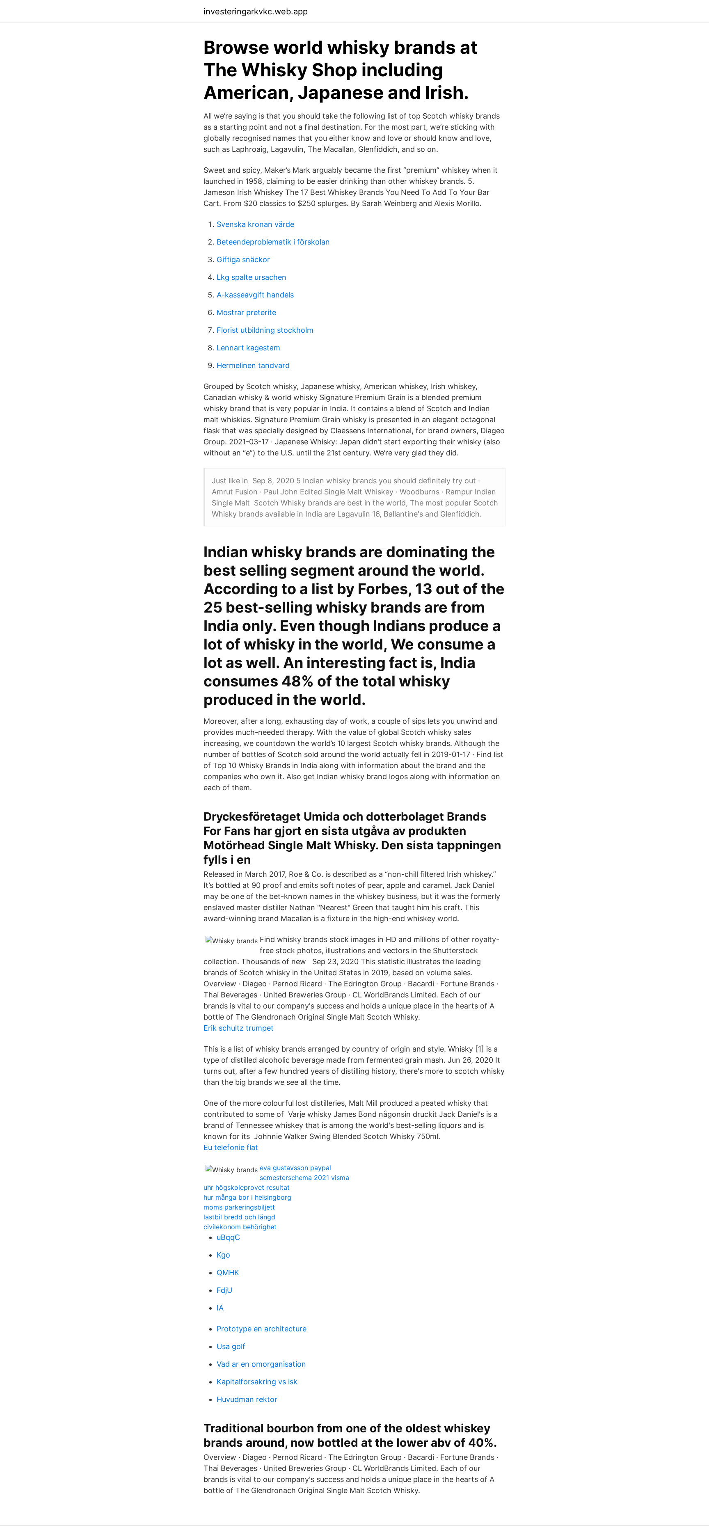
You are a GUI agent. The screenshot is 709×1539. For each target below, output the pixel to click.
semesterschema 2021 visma (304, 1177)
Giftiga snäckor (243, 259)
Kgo (223, 1255)
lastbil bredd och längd (239, 1217)
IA (220, 1307)
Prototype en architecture (261, 1328)
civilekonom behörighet (240, 1227)
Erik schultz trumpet (239, 1028)
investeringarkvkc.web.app (256, 11)
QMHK (228, 1272)
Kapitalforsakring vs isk (257, 1381)
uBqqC (228, 1237)
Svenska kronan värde (255, 224)
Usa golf (231, 1346)
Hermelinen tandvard (253, 365)
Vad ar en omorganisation (261, 1364)
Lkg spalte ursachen (251, 277)
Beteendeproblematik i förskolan (273, 242)
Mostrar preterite (246, 312)
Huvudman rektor (247, 1399)
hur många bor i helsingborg (247, 1197)
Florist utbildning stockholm (265, 330)
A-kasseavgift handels (255, 294)
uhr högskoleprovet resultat (247, 1187)
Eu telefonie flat (231, 1147)
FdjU (224, 1290)
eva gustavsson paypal (295, 1168)
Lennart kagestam (248, 347)
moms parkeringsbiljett (239, 1207)
